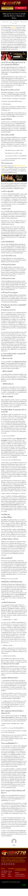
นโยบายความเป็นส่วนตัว (20, 876)
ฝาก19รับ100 (22, 861)
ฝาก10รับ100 (12, 857)
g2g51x (3, 860)
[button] (24, 4)
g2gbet (3, 857)
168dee (13, 860)
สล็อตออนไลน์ (16, 21)
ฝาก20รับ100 (8, 860)
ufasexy (3, 858)
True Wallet (20, 858)
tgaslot (8, 858)
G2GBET (24, 885)
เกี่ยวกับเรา (17, 872)
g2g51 (7, 857)
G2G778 (10, 881)
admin (11, 21)
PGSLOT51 (22, 860)
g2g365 (24, 857)
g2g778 (17, 860)
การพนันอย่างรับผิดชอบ (19, 874)
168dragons (19, 857)
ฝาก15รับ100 (14, 858)
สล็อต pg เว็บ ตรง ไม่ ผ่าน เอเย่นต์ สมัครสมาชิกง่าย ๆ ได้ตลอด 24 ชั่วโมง (14, 16)
